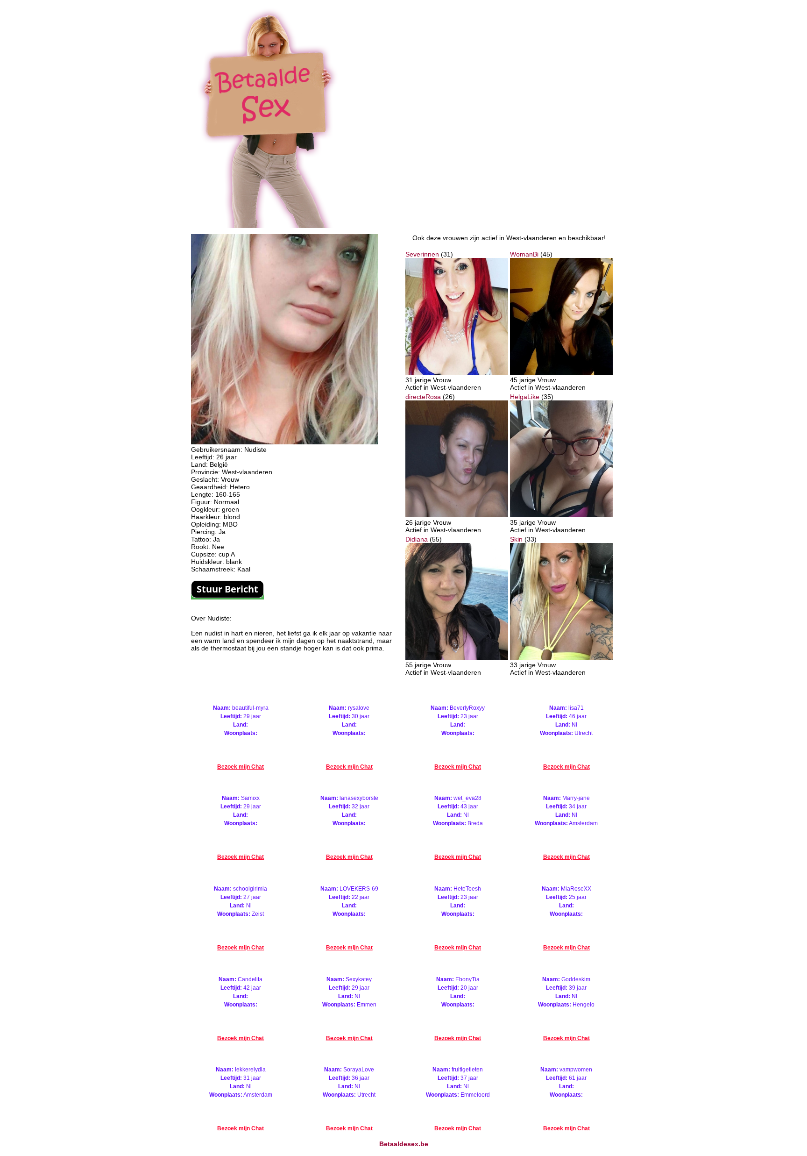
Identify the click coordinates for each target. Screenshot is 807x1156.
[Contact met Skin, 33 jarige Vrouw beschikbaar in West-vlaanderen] (561, 657)
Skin (516, 539)
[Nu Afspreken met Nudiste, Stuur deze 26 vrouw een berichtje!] (227, 595)
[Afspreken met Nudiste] (284, 442)
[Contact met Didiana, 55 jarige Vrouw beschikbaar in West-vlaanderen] (456, 657)
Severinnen (422, 254)
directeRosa (423, 396)
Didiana (416, 539)
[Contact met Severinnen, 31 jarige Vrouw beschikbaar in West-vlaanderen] (456, 372)
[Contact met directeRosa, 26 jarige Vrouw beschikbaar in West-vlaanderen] (456, 515)
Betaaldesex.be (403, 1144)
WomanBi (524, 254)
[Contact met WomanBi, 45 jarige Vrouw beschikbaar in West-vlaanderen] (561, 372)
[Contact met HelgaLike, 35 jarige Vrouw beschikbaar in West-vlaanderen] (561, 515)
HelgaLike (524, 396)
